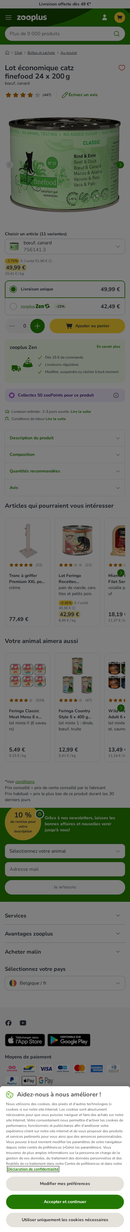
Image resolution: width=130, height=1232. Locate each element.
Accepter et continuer (65, 1202)
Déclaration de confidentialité (33, 1169)
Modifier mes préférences (65, 1184)
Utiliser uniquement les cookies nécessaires (65, 1220)
